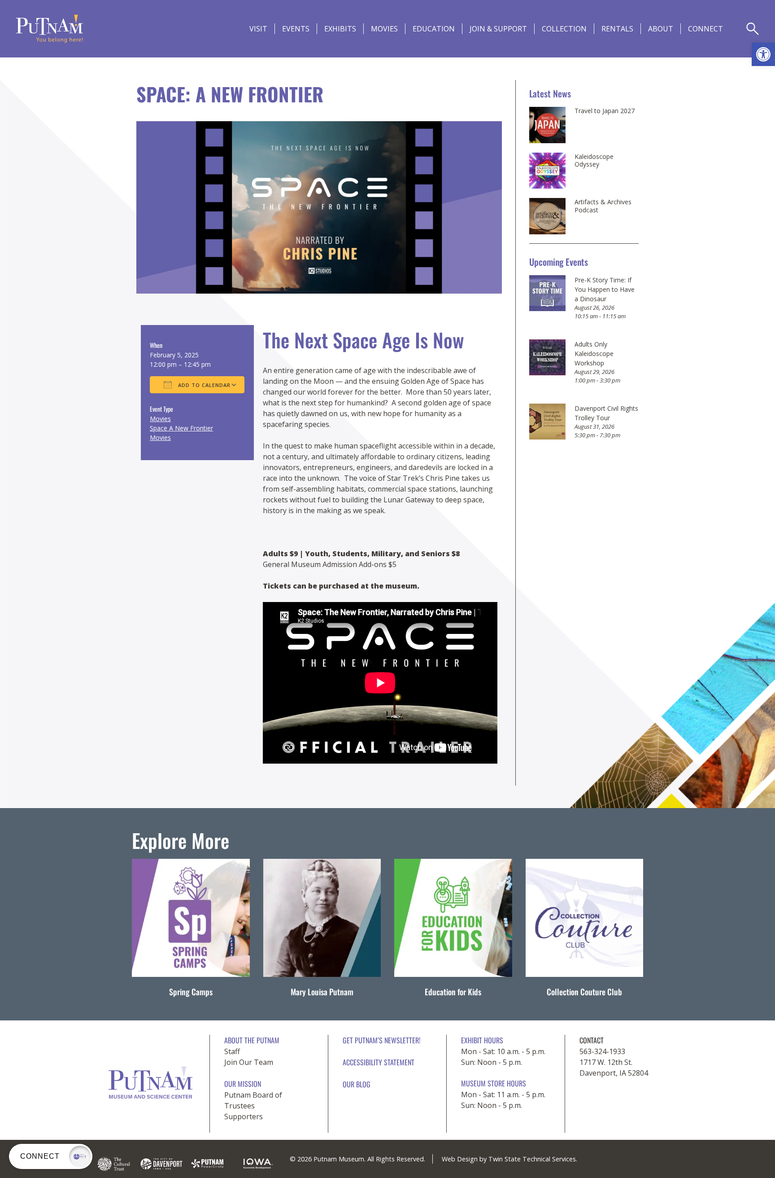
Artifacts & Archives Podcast (603, 206)
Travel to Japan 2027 (605, 111)
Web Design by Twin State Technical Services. (509, 1159)
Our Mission (242, 1083)
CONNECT (705, 29)
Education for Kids (453, 992)
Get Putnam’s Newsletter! (381, 1040)
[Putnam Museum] (49, 28)
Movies (384, 29)
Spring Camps (191, 992)
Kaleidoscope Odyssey (594, 160)
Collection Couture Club (584, 992)
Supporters (243, 1116)
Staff (232, 1051)
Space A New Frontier (181, 428)
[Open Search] (752, 28)
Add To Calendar (203, 385)
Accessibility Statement (378, 1062)
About (660, 29)
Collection (564, 29)
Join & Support (498, 29)
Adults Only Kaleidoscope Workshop (594, 353)
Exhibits (340, 29)
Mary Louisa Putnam (322, 992)
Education (434, 29)
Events (295, 29)
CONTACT (591, 1040)
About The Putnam (251, 1040)
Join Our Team (248, 1062)
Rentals (617, 29)
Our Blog (356, 1084)
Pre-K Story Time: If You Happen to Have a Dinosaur (605, 289)
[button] (763, 54)
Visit (258, 29)
